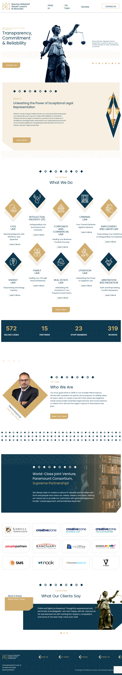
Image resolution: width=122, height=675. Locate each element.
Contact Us (11, 65)
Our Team (67, 6)
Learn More (22, 140)
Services (85, 6)
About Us (50, 6)
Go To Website (16, 530)
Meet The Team (59, 416)
